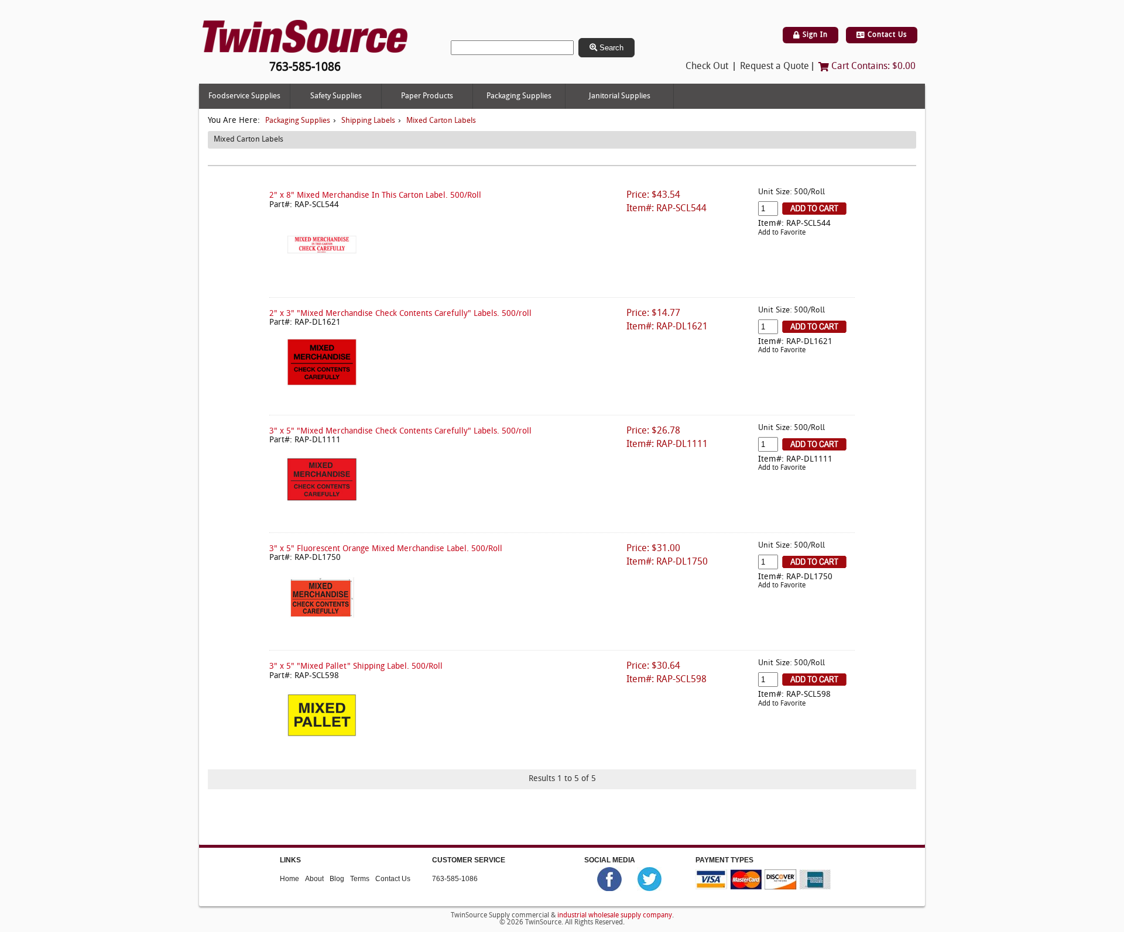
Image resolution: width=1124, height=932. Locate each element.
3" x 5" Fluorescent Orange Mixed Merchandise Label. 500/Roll (385, 549)
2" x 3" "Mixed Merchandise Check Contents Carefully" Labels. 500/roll (400, 313)
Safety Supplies (336, 96)
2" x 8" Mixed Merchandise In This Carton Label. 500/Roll (375, 195)
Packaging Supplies (518, 96)
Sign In (814, 35)
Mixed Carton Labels (441, 121)
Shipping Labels (368, 121)
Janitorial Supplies (619, 96)
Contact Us (886, 35)
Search (610, 47)
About (314, 878)
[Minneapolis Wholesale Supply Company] (305, 36)
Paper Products (427, 96)
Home (289, 878)
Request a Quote (774, 66)
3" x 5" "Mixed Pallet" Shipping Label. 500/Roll (356, 666)
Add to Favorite (782, 232)
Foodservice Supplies (244, 96)
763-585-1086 (455, 878)
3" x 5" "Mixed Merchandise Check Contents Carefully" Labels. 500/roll (400, 431)
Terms (359, 878)
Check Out (707, 66)
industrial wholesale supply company (614, 915)
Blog (337, 878)
